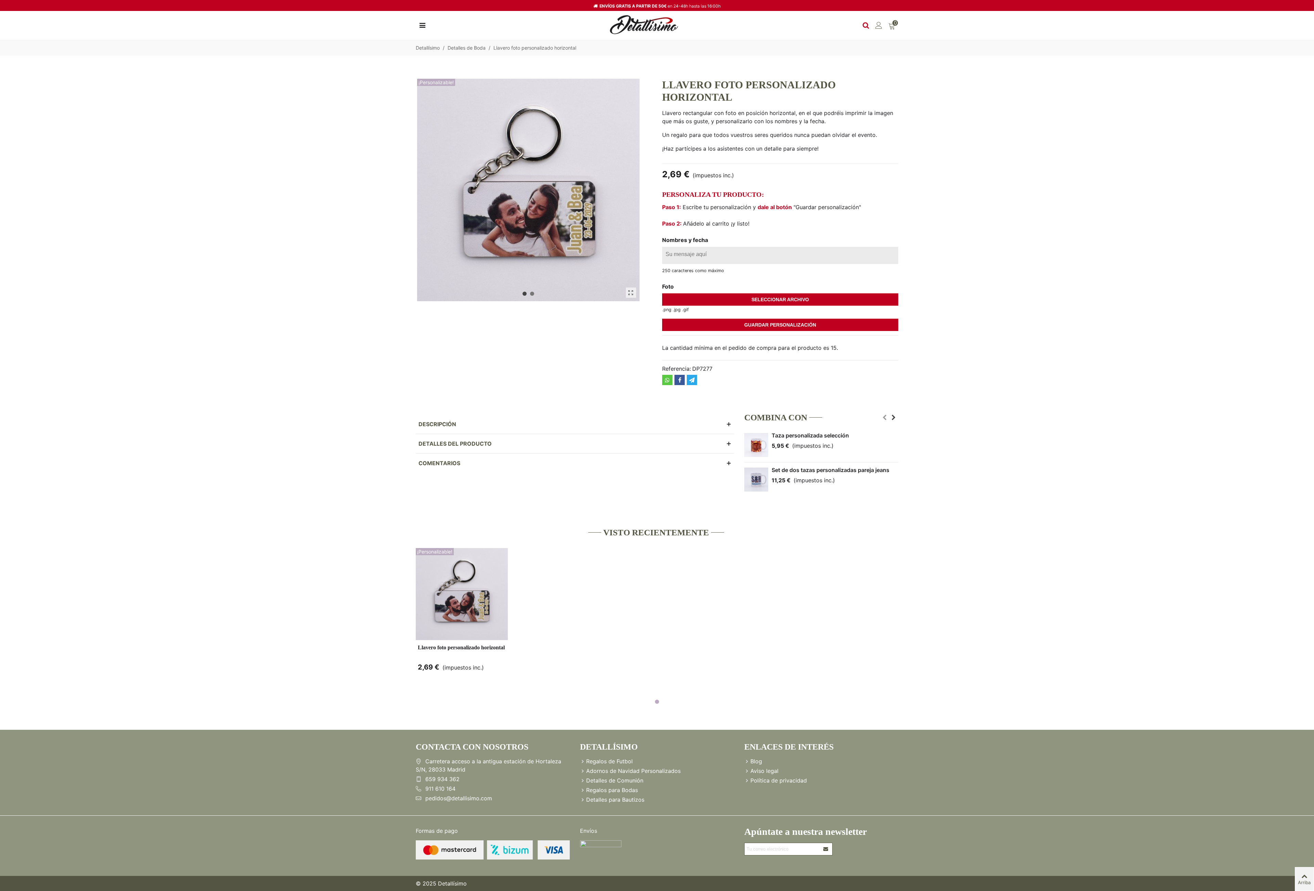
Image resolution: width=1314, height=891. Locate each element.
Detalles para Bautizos (615, 799)
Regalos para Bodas (612, 790)
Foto (668, 286)
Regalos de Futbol (609, 761)
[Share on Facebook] (679, 380)
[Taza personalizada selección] (756, 445)
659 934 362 (442, 779)
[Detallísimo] (644, 25)
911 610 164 (440, 788)
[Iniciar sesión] (878, 24)
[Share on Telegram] (692, 380)
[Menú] (422, 24)
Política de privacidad (778, 780)
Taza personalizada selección (810, 435)
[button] (525, 294)
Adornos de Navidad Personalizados (633, 770)
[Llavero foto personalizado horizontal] (631, 293)
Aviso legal (764, 770)
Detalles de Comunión (614, 780)
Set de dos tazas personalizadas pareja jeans (830, 470)
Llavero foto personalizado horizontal (461, 647)
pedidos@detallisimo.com (458, 798)
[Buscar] (865, 24)
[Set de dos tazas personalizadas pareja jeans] (756, 479)
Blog (756, 761)
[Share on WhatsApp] (667, 380)
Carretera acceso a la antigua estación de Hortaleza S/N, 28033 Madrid (488, 765)
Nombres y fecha (685, 240)
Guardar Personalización (780, 325)
